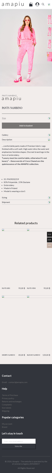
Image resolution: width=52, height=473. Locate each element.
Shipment (6, 202)
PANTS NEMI (38, 288)
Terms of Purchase (10, 395)
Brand (4, 427)
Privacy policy (8, 398)
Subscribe (18, 446)
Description (7, 139)
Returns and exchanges (12, 401)
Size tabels (6, 407)
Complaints (7, 404)
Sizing (4, 197)
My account (7, 424)
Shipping (5, 411)
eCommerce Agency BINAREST (26, 464)
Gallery (5, 135)
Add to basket (26, 125)
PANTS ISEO (13, 288)
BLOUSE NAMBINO (38, 355)
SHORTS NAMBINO (13, 355)
